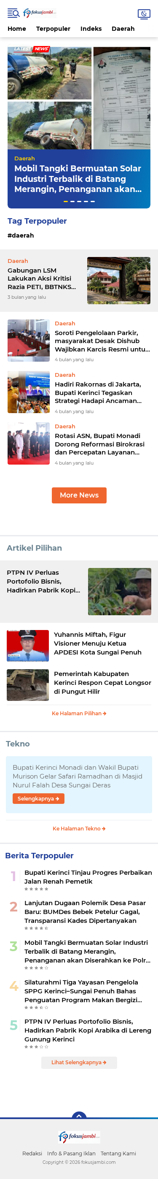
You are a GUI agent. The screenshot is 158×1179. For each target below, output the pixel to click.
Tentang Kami (118, 1153)
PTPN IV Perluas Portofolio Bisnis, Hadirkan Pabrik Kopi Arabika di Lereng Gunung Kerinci (87, 1030)
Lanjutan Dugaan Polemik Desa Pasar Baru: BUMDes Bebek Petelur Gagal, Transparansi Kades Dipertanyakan (85, 912)
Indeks (91, 28)
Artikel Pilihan (34, 548)
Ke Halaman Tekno (77, 828)
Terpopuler (53, 28)
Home (17, 28)
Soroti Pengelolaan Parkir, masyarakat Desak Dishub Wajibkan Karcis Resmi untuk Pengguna (102, 341)
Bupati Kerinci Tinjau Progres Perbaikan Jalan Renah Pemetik (88, 876)
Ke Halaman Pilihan (77, 713)
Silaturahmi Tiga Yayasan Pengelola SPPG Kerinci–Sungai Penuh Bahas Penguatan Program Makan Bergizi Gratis (81, 991)
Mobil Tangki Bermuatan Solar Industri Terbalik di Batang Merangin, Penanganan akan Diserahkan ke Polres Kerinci (77, 184)
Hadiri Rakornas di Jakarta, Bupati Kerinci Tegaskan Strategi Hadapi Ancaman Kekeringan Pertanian (98, 392)
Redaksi (32, 1153)
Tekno (18, 744)
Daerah (123, 28)
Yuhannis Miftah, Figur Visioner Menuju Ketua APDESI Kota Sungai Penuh (98, 643)
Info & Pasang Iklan (71, 1153)
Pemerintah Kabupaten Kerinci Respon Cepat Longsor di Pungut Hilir (102, 682)
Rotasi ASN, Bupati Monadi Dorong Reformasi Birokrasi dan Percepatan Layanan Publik (100, 444)
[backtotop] (79, 1119)
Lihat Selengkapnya (77, 1062)
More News (79, 495)
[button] (66, 201)
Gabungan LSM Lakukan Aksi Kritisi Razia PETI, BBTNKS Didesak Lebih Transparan (39, 278)
